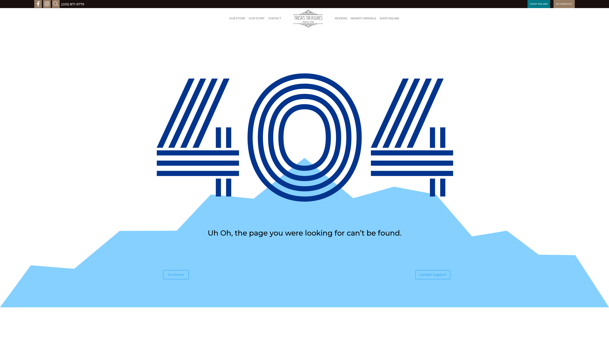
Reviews (341, 18)
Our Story (257, 18)
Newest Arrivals (363, 18)
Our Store (237, 18)
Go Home (176, 275)
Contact (274, 18)
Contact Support (432, 275)
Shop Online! (389, 18)
